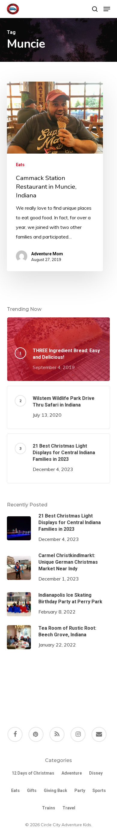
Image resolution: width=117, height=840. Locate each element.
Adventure (72, 773)
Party (79, 790)
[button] (107, 9)
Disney (96, 773)
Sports (99, 790)
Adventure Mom (47, 253)
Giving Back (55, 790)
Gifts (32, 790)
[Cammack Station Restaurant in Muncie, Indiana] (55, 176)
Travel (68, 808)
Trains (48, 808)
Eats (20, 164)
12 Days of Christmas (33, 773)
